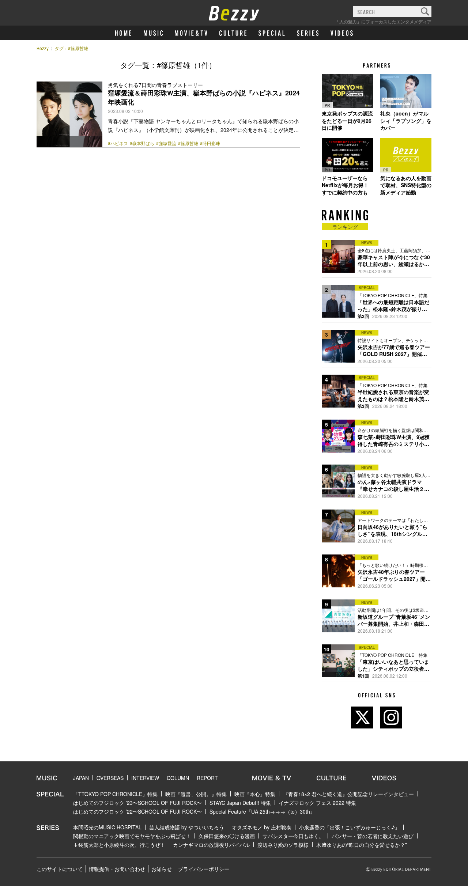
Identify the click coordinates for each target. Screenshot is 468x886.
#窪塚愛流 (166, 143)
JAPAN (81, 777)
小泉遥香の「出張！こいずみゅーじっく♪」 (349, 827)
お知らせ (161, 868)
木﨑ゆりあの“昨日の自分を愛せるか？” (361, 844)
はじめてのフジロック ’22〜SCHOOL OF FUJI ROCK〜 (137, 811)
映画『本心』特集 (254, 793)
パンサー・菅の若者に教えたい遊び (373, 835)
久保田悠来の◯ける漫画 (227, 835)
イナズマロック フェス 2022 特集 (317, 802)
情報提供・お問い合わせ (117, 868)
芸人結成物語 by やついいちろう (186, 827)
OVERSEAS (110, 777)
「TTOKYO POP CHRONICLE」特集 (115, 793)
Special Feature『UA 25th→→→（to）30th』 (262, 811)
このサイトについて (60, 868)
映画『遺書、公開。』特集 (196, 793)
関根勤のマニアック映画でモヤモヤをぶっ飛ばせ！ (132, 835)
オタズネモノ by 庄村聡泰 (261, 827)
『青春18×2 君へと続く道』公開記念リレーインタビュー (348, 793)
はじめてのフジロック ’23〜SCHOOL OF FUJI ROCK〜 (137, 802)
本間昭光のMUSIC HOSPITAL (107, 827)
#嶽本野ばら (142, 143)
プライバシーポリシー (203, 868)
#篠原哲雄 (188, 143)
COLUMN (178, 777)
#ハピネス (118, 143)
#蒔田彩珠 (210, 143)
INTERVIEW (145, 777)
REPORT (207, 777)
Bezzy (43, 48)
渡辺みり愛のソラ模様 (283, 844)
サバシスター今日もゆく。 (293, 835)
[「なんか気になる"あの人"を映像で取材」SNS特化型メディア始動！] (405, 155)
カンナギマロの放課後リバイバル (211, 844)
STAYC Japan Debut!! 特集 (240, 802)
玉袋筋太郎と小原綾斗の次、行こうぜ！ (119, 844)
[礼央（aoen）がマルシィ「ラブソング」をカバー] (405, 90)
